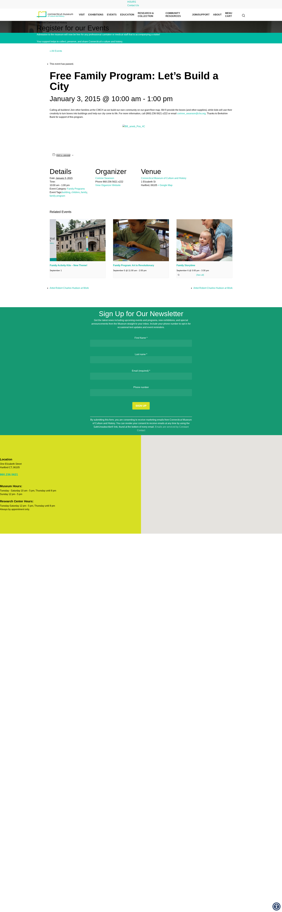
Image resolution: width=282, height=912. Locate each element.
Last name (141, 354)
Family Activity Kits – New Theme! (68, 265)
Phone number (141, 387)
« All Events (56, 51)
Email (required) (141, 371)
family (84, 192)
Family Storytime (186, 265)
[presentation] (78, 240)
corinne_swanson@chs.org (191, 113)
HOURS (131, 2)
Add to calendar (63, 155)
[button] (276, 906)
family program (57, 196)
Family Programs (76, 188)
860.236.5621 (9, 474)
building (66, 192)
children (75, 192)
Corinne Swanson (104, 178)
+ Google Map (165, 185)
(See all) (200, 275)
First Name (141, 338)
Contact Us (133, 5)
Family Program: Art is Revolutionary (133, 265)
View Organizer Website (108, 185)
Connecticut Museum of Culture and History (163, 178)
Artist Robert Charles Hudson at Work (69, 288)
